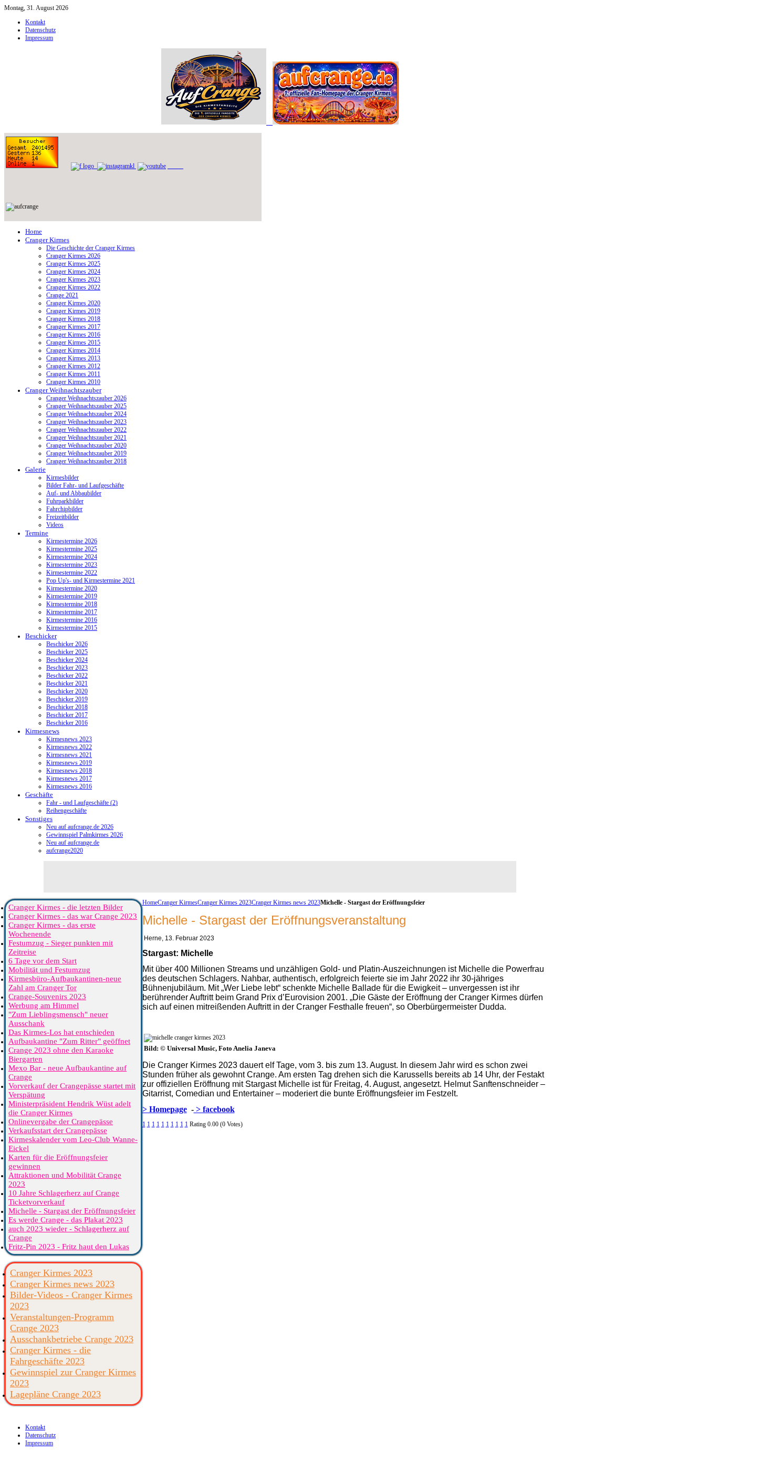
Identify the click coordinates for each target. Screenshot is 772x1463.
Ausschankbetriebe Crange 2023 (71, 1339)
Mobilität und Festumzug (49, 970)
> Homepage (164, 1109)
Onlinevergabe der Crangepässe (60, 1121)
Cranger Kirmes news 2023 (286, 902)
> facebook (214, 1109)
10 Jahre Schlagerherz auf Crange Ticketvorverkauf (63, 1197)
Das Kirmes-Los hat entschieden (61, 1032)
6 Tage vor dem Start (42, 961)
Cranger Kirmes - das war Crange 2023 (72, 916)
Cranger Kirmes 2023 (224, 902)
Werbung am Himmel (43, 1005)
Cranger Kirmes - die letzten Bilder (65, 907)
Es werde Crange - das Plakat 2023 (65, 1220)
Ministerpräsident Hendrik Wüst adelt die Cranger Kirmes (69, 1108)
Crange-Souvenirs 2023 (47, 996)
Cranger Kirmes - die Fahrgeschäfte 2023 (50, 1355)
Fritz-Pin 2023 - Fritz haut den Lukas (68, 1246)
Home (150, 902)
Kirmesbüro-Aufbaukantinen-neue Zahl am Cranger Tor (64, 983)
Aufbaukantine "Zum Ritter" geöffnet (69, 1041)
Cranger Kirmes (177, 902)
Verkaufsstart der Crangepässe (57, 1130)
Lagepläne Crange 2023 (55, 1394)
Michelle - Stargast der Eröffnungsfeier (71, 1211)
